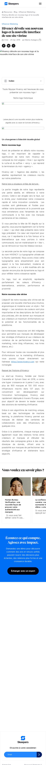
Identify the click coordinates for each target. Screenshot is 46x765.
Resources (8, 12)
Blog (15, 12)
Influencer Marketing (27, 12)
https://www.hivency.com (22, 362)
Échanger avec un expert (23, 571)
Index (11, 81)
